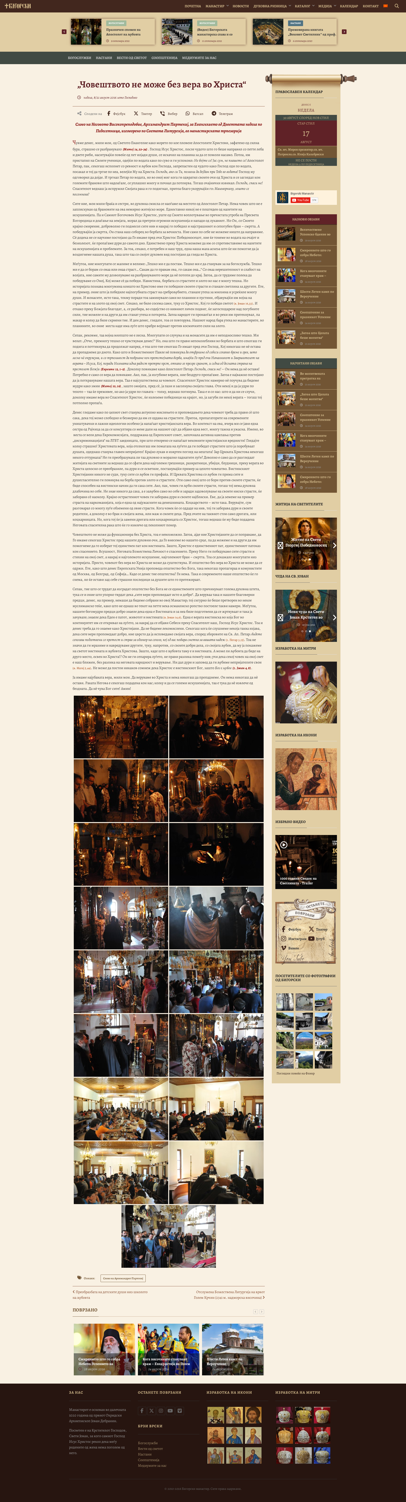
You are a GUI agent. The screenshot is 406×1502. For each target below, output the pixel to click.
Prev (278, 544)
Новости (241, 6)
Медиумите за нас (199, 57)
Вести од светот (132, 57)
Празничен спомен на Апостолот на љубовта (123, 32)
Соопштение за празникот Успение (315, 314)
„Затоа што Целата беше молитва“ (314, 335)
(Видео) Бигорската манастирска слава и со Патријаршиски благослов (217, 34)
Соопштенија (164, 57)
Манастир (215, 6)
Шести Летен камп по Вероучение (224, 1361)
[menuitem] (385, 6)
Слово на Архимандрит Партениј (123, 1278)
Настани (295, 23)
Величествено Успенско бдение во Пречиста (315, 234)
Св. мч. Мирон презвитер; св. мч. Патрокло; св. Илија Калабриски (301, 151)
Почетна (193, 6)
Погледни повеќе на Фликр (296, 1073)
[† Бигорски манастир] (18, 5)
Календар (349, 6)
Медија (325, 6)
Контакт (371, 6)
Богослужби (116, 23)
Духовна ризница (270, 6)
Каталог (302, 6)
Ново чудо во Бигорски (306, 611)
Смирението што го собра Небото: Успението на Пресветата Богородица (99, 1364)
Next (333, 544)
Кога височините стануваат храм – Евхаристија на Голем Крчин (166, 1364)
